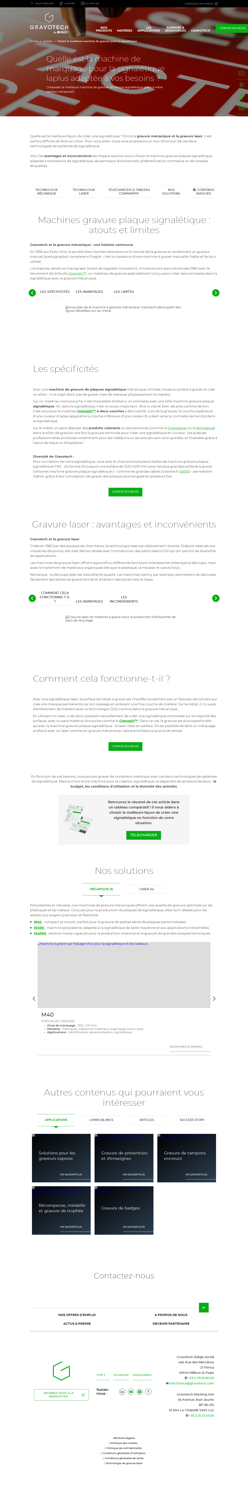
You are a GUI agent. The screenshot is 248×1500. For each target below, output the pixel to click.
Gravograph (142, 1375)
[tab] (56, 1120)
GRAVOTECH (200, 30)
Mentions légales (124, 1438)
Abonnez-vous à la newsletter (58, 1395)
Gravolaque (177, 428)
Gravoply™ (78, 273)
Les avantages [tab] (89, 291)
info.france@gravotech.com (192, 1383)
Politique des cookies (124, 1443)
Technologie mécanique (46, 191)
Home (34, 41)
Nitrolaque (205, 428)
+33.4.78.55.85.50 (201, 1378)
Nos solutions (171, 191)
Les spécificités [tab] (55, 291)
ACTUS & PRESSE (77, 1323)
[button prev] (32, 293)
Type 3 (100, 1375)
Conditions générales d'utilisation (124, 1453)
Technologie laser (84, 191)
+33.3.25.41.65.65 (201, 1415)
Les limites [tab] (124, 291)
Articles (47, 41)
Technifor (121, 1375)
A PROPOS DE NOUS (171, 1315)
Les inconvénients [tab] (124, 599)
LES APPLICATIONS (148, 29)
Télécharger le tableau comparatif (129, 191)
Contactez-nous (125, 491)
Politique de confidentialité (124, 1448)
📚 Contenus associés (203, 191)
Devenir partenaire (171, 1323)
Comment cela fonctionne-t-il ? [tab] (55, 597)
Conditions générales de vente (124, 1458)
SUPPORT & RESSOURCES (175, 29)
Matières (124, 30)
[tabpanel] (124, 401)
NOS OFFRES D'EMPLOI (77, 1315)
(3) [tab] (101, 889)
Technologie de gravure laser (124, 1463)
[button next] (216, 293)
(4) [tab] (147, 889)
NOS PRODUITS (104, 29)
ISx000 (184, 471)
